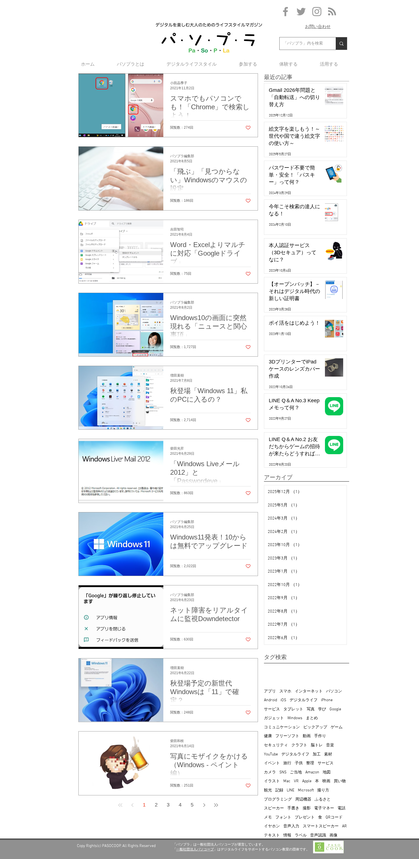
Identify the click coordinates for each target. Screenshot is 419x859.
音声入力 (291, 826)
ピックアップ (315, 727)
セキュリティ (276, 745)
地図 (327, 772)
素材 (328, 754)
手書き (293, 808)
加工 (317, 754)
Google (335, 709)
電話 (341, 808)
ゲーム (337, 727)
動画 (307, 736)
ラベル (301, 835)
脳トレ (317, 745)
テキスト (272, 835)
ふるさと (323, 799)
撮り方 (323, 790)
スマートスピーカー (321, 826)
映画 (326, 781)
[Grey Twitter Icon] (301, 11)
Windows (294, 718)
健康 (268, 736)
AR (344, 826)
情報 (287, 835)
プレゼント (305, 817)
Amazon (312, 772)
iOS (283, 700)
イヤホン (272, 826)
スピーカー (274, 808)
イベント (272, 763)
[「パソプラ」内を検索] (341, 43)
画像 (333, 835)
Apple (307, 781)
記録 (279, 790)
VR (296, 781)
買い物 (340, 781)
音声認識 (318, 835)
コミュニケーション (282, 727)
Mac (286, 781)
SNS (282, 772)
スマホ (285, 691)
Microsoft (306, 790)
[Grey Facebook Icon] (285, 11)
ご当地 (296, 772)
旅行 (287, 763)
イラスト (272, 781)
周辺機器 (303, 799)
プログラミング (278, 799)
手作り (320, 736)
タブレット (293, 709)
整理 (310, 763)
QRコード (334, 817)
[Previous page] (132, 805)
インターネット (309, 691)
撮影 (307, 808)
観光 (268, 790)
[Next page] (204, 805)
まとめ (312, 718)
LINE (290, 790)
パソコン (334, 691)
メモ (268, 817)
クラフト (299, 745)
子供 (299, 763)
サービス (272, 709)
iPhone (327, 700)
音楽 (330, 745)
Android (270, 700)
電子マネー (324, 808)
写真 (311, 709)
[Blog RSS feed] (332, 11)
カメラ (270, 772)
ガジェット (274, 718)
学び (322, 709)
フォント (283, 817)
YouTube (271, 754)
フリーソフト (287, 736)
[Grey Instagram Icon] (317, 11)
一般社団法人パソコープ (195, 849)
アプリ (270, 691)
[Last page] (216, 805)
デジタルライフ (304, 700)
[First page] (120, 805)
